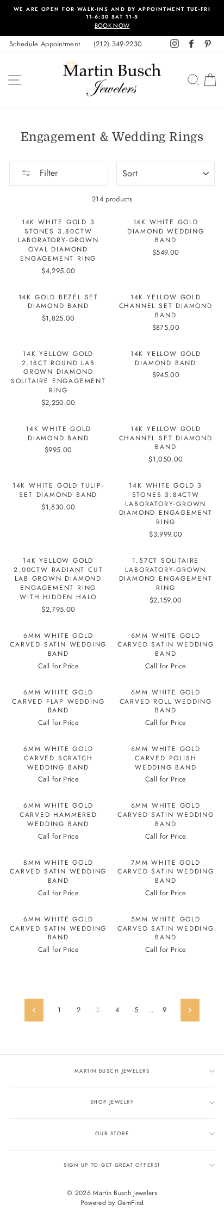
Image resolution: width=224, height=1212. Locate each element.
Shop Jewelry (112, 1102)
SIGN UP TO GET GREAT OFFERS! (112, 1165)
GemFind (130, 1203)
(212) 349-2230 (118, 44)
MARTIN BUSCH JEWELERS (112, 1071)
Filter (47, 173)
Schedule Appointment (44, 44)
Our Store (112, 1133)
